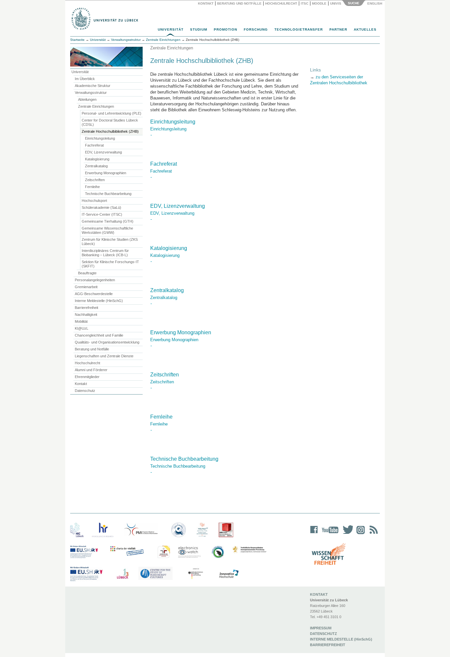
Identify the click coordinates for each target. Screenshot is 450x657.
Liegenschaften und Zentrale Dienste (104, 356)
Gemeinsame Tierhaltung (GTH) (107, 221)
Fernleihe (92, 187)
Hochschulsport (94, 201)
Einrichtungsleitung (100, 138)
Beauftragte (87, 273)
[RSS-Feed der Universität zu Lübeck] (372, 534)
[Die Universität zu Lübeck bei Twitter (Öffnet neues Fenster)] (346, 534)
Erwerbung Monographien (105, 173)
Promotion (225, 29)
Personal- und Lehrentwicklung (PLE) (111, 113)
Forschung (256, 29)
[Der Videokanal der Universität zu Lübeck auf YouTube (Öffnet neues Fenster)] (329, 534)
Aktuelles (365, 29)
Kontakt (205, 3)
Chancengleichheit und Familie (99, 335)
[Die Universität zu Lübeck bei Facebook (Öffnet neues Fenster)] (314, 534)
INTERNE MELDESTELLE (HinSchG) (341, 639)
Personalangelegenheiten (95, 280)
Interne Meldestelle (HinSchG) (99, 301)
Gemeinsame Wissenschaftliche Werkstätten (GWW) (107, 230)
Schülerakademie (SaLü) (101, 207)
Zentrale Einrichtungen (96, 106)
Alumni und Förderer (91, 370)
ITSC (304, 3)
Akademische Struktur (92, 86)
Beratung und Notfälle (239, 3)
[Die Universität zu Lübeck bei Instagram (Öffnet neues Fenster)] (359, 534)
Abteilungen (87, 99)
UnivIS (335, 3)
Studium (198, 29)
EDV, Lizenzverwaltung (103, 152)
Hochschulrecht (281, 3)
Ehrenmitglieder (87, 377)
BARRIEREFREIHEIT (327, 645)
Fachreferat (94, 145)
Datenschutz (85, 391)
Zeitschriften (95, 180)
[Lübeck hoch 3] (122, 574)
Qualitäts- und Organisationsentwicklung (107, 342)
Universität (170, 29)
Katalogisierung (97, 159)
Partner (338, 29)
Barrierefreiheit (86, 308)
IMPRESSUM (320, 628)
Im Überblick (85, 79)
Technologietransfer (298, 29)
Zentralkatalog (96, 166)
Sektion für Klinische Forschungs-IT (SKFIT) (110, 264)
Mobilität (81, 321)
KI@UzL (81, 328)
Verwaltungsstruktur (126, 39)
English (375, 3)
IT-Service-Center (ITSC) (102, 214)
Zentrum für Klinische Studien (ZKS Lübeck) (110, 241)
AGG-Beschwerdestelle (94, 294)
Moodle (319, 3)
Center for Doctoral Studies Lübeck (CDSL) (110, 122)
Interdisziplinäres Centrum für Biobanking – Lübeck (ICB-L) (105, 253)
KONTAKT (319, 594)
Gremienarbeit (86, 287)
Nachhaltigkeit (86, 314)
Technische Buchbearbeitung (108, 194)
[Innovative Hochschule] (228, 574)
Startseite (77, 39)
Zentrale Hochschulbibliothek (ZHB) (110, 131)
